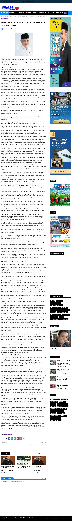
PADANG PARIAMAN (63, 312)
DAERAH (28, 12)
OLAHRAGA (51, 12)
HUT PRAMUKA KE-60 (56, 420)
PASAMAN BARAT (55, 314)
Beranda (2, 16)
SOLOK (61, 316)
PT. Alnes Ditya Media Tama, (28, 517)
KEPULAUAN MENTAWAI (57, 305)
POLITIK (53, 406)
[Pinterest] (18, 438)
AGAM (53, 300)
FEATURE (54, 404)
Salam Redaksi (53, 348)
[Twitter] (12, 438)
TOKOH (66, 406)
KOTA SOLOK (64, 307)
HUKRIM (35, 12)
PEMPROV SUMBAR (56, 418)
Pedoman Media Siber (29, 1)
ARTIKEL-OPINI (8, 16)
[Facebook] (9, 438)
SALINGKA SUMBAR (63, 404)
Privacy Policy (67, 518)
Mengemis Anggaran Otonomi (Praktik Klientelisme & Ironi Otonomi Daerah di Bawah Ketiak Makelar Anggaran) (7, 468)
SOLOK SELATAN (55, 319)
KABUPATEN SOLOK (56, 302)
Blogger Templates (10, 517)
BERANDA (5, 12)
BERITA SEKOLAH (55, 415)
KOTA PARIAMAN (55, 307)
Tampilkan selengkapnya (41, 453)
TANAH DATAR (65, 319)
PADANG (54, 312)
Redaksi (23, 1)
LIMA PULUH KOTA (65, 309)
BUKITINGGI (60, 300)
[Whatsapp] (15, 438)
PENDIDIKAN (42, 12)
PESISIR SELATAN (65, 314)
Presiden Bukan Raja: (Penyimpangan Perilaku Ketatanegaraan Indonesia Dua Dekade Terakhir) (38, 468)
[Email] (20, 438)
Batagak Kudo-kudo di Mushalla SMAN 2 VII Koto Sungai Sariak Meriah (63, 385)
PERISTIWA (64, 415)
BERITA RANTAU (63, 408)
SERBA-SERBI (59, 12)
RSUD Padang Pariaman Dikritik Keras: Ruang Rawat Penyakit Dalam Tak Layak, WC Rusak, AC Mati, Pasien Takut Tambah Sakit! (63, 362)
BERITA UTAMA (13, 12)
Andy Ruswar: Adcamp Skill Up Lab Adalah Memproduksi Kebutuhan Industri (63, 370)
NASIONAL (21, 12)
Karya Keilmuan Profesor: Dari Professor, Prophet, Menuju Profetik (23, 468)
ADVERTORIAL (62, 413)
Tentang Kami (17, 1)
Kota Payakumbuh (55, 309)
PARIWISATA (54, 411)
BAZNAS (61, 411)
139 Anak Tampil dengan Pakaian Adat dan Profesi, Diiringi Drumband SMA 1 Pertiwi (63, 378)
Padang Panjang (54, 316)
